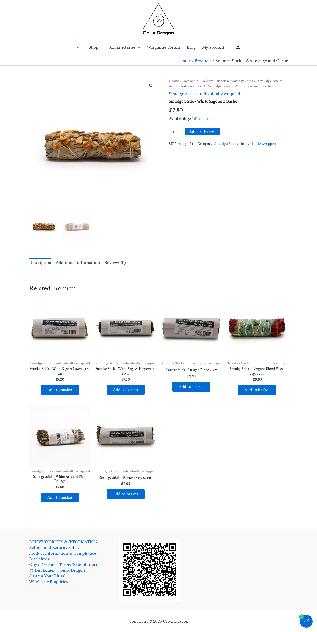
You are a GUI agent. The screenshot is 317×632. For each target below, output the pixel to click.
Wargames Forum (163, 47)
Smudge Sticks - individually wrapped (204, 94)
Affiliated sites (122, 47)
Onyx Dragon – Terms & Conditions (63, 565)
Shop (93, 47)
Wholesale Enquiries (48, 582)
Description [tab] (40, 263)
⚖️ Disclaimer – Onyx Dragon (57, 570)
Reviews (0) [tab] (115, 263)
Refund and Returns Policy (54, 547)
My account (213, 47)
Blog (191, 47)
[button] (79, 47)
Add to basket (202, 131)
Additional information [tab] (78, 263)
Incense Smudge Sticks (236, 81)
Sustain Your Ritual (47, 576)
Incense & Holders (197, 81)
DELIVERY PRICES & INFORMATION (63, 542)
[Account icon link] (238, 47)
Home (174, 81)
